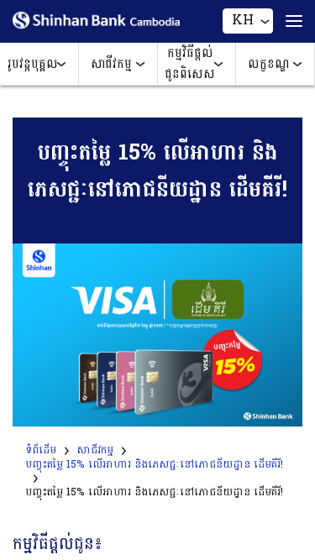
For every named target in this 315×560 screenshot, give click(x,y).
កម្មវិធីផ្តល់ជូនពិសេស (190, 64)
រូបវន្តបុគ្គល (33, 64)
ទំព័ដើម (40, 450)
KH (243, 20)
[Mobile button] (287, 21)
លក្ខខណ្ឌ (269, 64)
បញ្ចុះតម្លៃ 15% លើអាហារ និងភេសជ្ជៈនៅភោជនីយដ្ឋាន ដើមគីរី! (154, 465)
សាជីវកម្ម (111, 64)
